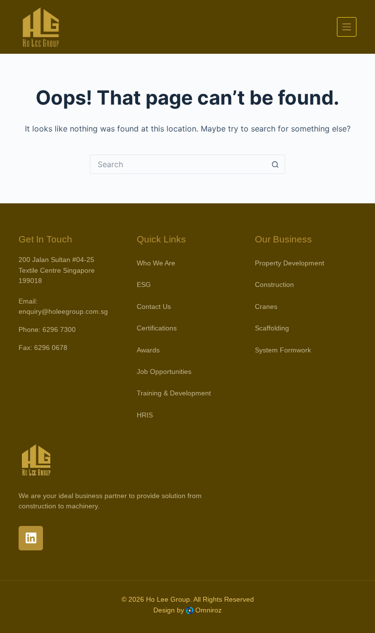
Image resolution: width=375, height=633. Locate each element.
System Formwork (283, 350)
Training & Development (174, 393)
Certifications (157, 328)
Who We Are (156, 263)
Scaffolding (272, 328)
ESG (144, 284)
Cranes (266, 306)
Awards (148, 350)
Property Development (289, 263)
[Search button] (275, 164)
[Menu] (346, 27)
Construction (274, 284)
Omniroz (208, 610)
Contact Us (154, 306)
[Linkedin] (31, 538)
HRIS (145, 415)
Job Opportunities (164, 371)
